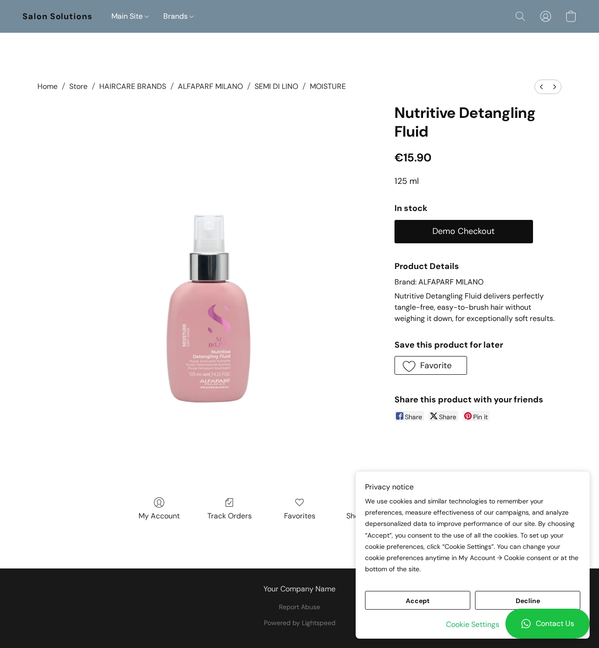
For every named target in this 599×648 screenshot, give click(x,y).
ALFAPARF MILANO (210, 86)
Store (78, 86)
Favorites (299, 516)
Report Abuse (299, 607)
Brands (176, 16)
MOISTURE (328, 86)
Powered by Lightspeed (300, 623)
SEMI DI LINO (276, 86)
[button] (547, 624)
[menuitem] (541, 87)
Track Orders (229, 516)
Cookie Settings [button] (472, 624)
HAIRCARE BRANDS (132, 86)
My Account (159, 516)
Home (47, 86)
